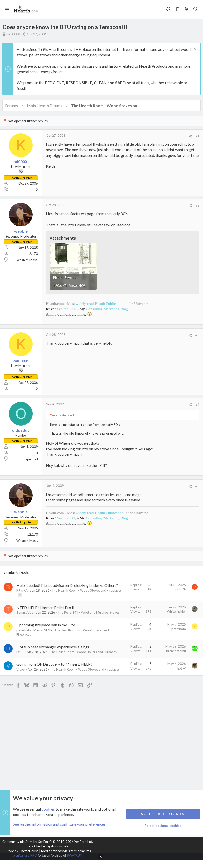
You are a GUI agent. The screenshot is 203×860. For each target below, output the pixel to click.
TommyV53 (25, 612)
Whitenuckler (176, 611)
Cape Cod (30, 459)
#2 (197, 205)
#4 (197, 405)
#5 (197, 486)
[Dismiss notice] (194, 49)
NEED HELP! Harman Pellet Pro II (45, 607)
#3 (197, 335)
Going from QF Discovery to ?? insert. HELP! (54, 664)
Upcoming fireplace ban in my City (45, 624)
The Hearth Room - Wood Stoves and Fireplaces (87, 590)
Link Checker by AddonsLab (48, 846)
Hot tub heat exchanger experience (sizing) (52, 646)
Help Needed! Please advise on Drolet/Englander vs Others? (67, 585)
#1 (197, 136)
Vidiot (20, 669)
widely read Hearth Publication (100, 304)
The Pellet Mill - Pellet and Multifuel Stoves (88, 612)
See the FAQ (66, 309)
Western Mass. (27, 260)
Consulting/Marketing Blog (107, 309)
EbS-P (181, 668)
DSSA (20, 652)
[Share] (190, 136)
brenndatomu (176, 651)
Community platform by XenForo (47, 842)
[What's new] (186, 9)
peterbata (23, 630)
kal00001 (13, 34)
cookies (48, 809)
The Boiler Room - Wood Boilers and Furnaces (83, 652)
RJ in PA (22, 590)
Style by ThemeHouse (22, 851)
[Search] (196, 9)
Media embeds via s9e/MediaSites (66, 851)
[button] (7, 9)
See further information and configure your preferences (59, 824)
